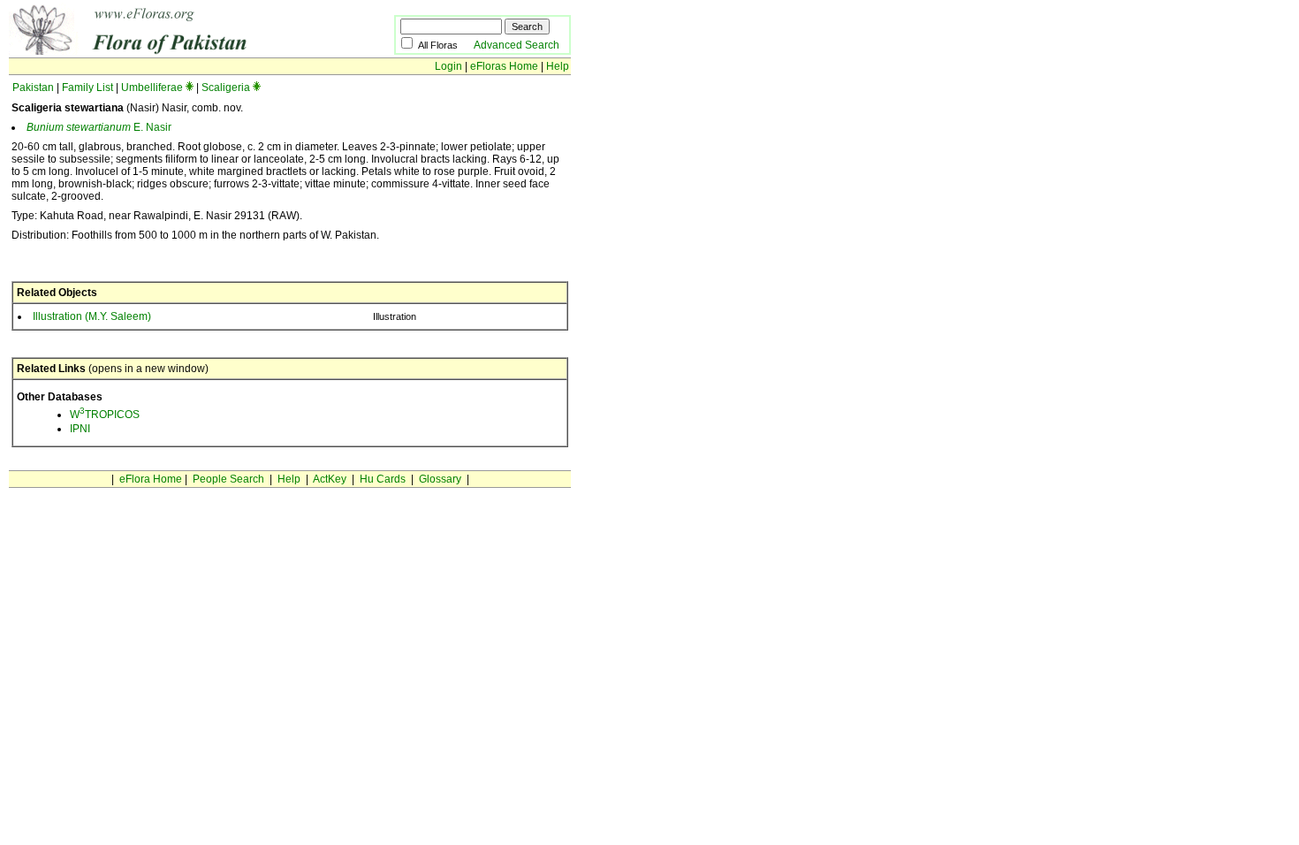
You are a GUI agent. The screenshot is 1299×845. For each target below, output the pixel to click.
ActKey (329, 479)
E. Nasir (99, 127)
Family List (87, 87)
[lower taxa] (190, 87)
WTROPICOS (105, 414)
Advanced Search (516, 45)
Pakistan (33, 87)
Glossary (440, 479)
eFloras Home (504, 66)
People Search (228, 479)
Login (448, 66)
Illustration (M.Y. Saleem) (92, 316)
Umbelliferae (152, 87)
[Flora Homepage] (174, 51)
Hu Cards (383, 479)
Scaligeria (225, 87)
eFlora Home (150, 479)
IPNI (80, 428)
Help (557, 66)
